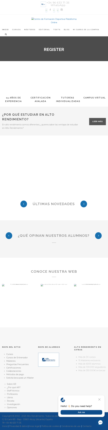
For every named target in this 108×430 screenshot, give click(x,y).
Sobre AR (11, 384)
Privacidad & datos (18, 426)
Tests (56, 30)
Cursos (16, 30)
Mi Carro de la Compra (86, 30)
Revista (10, 401)
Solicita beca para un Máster (20, 378)
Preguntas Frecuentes (17, 364)
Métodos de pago (15, 374)
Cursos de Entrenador (17, 357)
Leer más (97, 121)
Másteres (29, 30)
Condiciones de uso (71, 426)
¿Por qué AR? (14, 387)
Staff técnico (13, 390)
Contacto (87, 426)
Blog (67, 30)
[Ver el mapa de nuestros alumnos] (48, 359)
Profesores (12, 394)
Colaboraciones (13, 371)
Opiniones (12, 407)
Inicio (5, 30)
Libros (10, 397)
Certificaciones (13, 367)
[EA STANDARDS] (54, 379)
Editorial (44, 30)
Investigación (13, 404)
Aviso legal (34, 426)
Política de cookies (50, 426)
